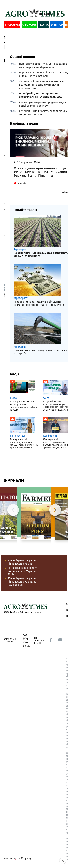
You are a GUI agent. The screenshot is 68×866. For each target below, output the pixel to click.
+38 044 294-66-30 (26, 640)
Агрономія (29, 24)
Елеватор (56, 24)
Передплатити (49, 13)
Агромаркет (12, 24)
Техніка (43, 24)
